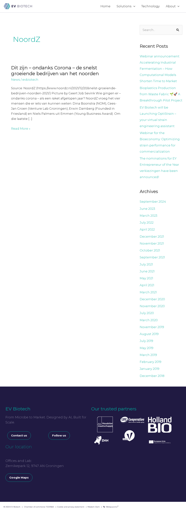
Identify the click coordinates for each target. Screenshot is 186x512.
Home (105, 6)
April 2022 (147, 229)
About (171, 6)
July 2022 (146, 222)
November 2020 (152, 306)
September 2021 (152, 257)
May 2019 (146, 348)
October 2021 (150, 250)
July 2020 (147, 313)
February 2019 (150, 362)
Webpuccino (111, 507)
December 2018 (152, 376)
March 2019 (148, 355)
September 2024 (153, 201)
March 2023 (148, 215)
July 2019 (146, 341)
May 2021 (146, 278)
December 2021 (152, 236)
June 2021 (147, 271)
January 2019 (149, 369)
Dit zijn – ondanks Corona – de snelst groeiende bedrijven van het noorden (55, 70)
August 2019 (149, 334)
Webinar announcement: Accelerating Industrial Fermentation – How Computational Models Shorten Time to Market (160, 68)
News (15, 79)
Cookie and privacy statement (70, 507)
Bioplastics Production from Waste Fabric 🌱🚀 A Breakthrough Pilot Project (161, 94)
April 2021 (147, 285)
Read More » (20, 128)
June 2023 (147, 208)
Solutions (124, 6)
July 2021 (146, 264)
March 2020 (149, 320)
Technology (150, 6)
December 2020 (152, 299)
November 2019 (152, 327)
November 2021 (152, 243)
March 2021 (148, 292)
